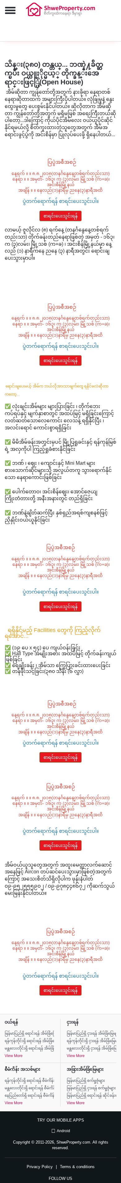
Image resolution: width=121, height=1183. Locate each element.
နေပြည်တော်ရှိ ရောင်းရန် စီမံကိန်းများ (29, 1095)
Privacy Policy (40, 1166)
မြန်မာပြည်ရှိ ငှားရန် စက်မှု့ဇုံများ (91, 1088)
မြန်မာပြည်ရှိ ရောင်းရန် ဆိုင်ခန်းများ (91, 1095)
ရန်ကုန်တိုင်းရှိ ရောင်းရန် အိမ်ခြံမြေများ (29, 1041)
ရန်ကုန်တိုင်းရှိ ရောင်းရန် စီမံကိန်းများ (29, 1080)
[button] (8, 11)
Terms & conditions (77, 1166)
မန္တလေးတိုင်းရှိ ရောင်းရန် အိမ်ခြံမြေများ (29, 1048)
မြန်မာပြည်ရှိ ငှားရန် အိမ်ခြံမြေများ (91, 1033)
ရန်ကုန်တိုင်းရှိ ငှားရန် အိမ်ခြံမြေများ (91, 1041)
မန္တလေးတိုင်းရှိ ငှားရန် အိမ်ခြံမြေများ (91, 1048)
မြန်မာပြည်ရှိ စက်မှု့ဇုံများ (86, 1080)
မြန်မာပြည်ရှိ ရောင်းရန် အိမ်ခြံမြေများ (29, 1033)
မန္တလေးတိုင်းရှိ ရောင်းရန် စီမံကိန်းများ (29, 1088)
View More (14, 1056)
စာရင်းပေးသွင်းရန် (60, 215)
